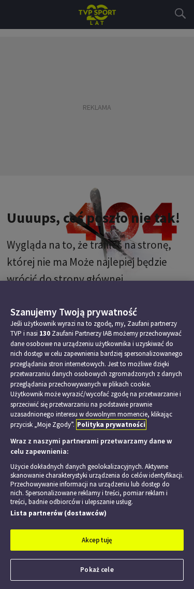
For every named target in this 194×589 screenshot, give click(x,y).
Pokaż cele (96, 569)
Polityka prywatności (111, 424)
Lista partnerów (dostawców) (58, 513)
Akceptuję (97, 540)
